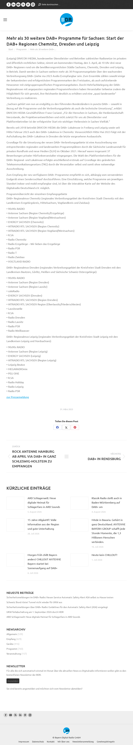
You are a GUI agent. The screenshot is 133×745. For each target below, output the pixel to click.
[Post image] (15, 503)
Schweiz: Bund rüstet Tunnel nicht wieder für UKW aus (34, 602)
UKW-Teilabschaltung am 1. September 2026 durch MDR (35, 611)
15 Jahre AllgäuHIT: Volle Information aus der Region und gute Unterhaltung (43, 524)
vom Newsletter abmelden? (68, 688)
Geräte (9, 643)
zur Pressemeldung (17, 397)
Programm (11, 648)
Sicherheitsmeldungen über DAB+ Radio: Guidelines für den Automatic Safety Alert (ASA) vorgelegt (57, 607)
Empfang (11, 638)
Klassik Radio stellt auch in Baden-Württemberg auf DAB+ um (107, 502)
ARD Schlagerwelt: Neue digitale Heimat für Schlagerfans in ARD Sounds (44, 502)
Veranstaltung (13, 653)
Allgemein (11, 634)
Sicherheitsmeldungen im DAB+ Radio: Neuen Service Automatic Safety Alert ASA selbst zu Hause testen (59, 597)
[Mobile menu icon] (5, 20)
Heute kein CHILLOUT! (104, 554)
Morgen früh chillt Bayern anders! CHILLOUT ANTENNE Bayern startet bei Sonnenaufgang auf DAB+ (44, 561)
